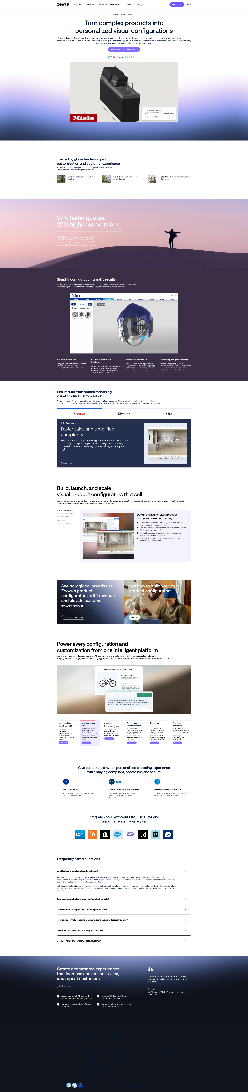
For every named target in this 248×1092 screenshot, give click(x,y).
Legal (167, 1058)
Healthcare (114, 1055)
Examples (60, 1049)
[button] (79, 411)
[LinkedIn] (176, 1085)
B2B (139, 1036)
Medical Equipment (117, 1039)
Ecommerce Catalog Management (94, 1074)
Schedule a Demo (62, 1046)
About (167, 1033)
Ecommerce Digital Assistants (93, 1065)
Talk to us (134, 617)
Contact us (168, 1039)
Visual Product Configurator (92, 1039)
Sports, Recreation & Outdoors (120, 1049)
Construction (115, 1036)
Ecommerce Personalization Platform (95, 1071)
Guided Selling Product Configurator (95, 1055)
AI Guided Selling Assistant (92, 1036)
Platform (89, 4)
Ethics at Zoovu (170, 1055)
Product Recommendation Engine (94, 1046)
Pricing (139, 4)
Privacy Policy (128, 1085)
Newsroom (168, 1049)
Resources (127, 4)
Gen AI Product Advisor (91, 1042)
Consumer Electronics (118, 1046)
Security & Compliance (64, 1042)
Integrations (60, 1039)
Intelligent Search (89, 1033)
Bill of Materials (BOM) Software (93, 1062)
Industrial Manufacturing (118, 1033)
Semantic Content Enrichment (93, 1049)
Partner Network (170, 1062)
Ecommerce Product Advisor (93, 1078)
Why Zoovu (78, 4)
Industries (114, 4)
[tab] (124, 871)
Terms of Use (139, 1085)
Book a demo (177, 4)
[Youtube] (180, 1085)
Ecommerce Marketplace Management (96, 1068)
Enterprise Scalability (63, 1036)
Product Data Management (92, 1052)
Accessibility (169, 1065)
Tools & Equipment (116, 1052)
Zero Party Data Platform (91, 1058)
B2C (139, 1039)
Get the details (66, 463)
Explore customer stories (73, 617)
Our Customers (142, 1033)
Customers (102, 4)
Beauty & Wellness (116, 1062)
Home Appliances (116, 1042)
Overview (60, 1033)
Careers (167, 1042)
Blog (166, 1046)
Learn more (63, 742)
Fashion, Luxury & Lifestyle (119, 1058)
